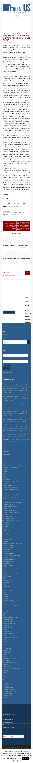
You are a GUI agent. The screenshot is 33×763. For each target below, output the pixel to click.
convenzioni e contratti (9, 510)
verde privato (7, 678)
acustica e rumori (8, 460)
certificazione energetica (10, 487)
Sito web (27, 305)
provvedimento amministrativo (12, 612)
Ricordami (7, 365)
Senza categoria (7, 641)
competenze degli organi (10, 497)
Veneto (19, 206)
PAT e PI (5, 588)
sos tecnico (6, 652)
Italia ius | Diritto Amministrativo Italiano (19, 747)
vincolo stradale (7, 693)
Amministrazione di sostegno (9, 712)
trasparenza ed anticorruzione (12, 668)
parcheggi (6, 582)
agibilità (5, 462)
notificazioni (6, 563)
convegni (5, 508)
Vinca (4, 680)
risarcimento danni (8, 631)
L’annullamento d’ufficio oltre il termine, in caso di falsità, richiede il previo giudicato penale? (16, 390)
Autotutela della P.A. (7, 717)
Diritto (15, 206)
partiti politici (6, 586)
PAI (4, 579)
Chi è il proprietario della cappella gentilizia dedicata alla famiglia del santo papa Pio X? (16, 36)
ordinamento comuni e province (12, 573)
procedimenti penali (8, 604)
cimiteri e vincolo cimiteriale (16, 212)
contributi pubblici (8, 505)
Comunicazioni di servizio (10, 499)
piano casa (6, 598)
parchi (4, 584)
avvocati (5, 477)
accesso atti (6, 456)
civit (4, 491)
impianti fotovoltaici (8, 545)
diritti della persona (8, 518)
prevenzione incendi (9, 602)
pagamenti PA (7, 577)
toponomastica (7, 666)
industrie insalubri (8, 553)
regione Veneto (7, 627)
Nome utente (6, 353)
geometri (5, 541)
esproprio (5, 534)
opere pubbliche (7, 569)
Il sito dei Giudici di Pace (8, 719)
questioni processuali (9, 623)
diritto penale (6, 522)
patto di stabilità (7, 590)
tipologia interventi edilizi (10, 662)
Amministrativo (9, 206)
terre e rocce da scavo (9, 658)
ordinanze (6, 575)
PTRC (5, 616)
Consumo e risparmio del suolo (12, 503)
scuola (5, 639)
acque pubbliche (7, 458)
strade (5, 654)
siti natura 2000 (7, 649)
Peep (4, 592)
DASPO (5, 514)
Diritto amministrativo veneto (11, 520)
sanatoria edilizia (8, 633)
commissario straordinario (10, 495)
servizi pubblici (7, 645)
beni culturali (6, 479)
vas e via (5, 676)
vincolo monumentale (9, 689)
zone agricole (7, 695)
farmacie (5, 536)
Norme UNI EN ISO (9, 561)
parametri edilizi (7, 580)
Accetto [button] (25, 758)
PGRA (5, 594)
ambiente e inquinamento (10, 468)
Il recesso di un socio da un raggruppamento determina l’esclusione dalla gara (10, 226)
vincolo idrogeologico (9, 687)
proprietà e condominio (9, 214)
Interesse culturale (8, 557)
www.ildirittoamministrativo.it (9, 727)
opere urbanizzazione (9, 571)
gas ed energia (7, 540)
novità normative (8, 565)
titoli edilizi (6, 664)
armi (4, 473)
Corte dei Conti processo (10, 512)
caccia (5, 483)
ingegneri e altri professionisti (11, 555)
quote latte (6, 625)
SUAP (4, 656)
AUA (4, 475)
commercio (6, 493)
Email (26, 301)
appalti (5, 471)
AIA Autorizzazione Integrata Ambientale (15, 466)
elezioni (5, 528)
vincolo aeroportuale (9, 682)
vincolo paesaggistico (9, 691)
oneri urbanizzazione (9, 567)
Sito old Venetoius (7, 724)
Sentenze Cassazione (8, 722)
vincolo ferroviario (8, 684)
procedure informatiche (9, 608)
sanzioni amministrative (10, 637)
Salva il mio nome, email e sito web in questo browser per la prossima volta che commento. (28, 315)
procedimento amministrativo (11, 606)
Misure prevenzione (9, 559)
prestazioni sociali (8, 600)
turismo (5, 672)
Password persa (8, 372)
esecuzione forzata (8, 532)
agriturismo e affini (8, 464)
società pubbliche (8, 651)
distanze (5, 526)
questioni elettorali (8, 621)
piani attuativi (6, 596)
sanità (4, 635)
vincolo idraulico (7, 686)
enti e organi (6, 530)
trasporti (5, 670)
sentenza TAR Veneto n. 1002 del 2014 (14, 204)
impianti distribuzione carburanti (12, 543)
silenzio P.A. (6, 647)
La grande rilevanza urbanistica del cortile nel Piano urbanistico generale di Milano (16, 442)
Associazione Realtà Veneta (9, 714)
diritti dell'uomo (7, 516)
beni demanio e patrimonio (10, 481)
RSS (16, 16)
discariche (6, 524)
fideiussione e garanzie (9, 538)
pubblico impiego (8, 619)
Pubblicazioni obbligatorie (10, 617)
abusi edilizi (6, 454)
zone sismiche (7, 697)
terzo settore (6, 660)
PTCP (4, 614)
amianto (5, 470)
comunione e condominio (10, 501)
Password (5, 359)
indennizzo (6, 551)
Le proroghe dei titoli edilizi (18, 430)
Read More (16, 761)
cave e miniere (7, 485)
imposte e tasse (7, 549)
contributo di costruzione (10, 506)
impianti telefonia (8, 547)
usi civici (5, 674)
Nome (26, 297)
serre (4, 643)
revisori (5, 629)
